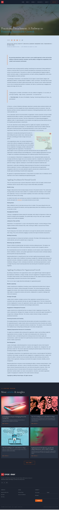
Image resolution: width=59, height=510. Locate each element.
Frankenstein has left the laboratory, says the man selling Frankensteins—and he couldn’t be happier (42, 448)
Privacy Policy (20, 492)
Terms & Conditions (22, 494)
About (46, 2)
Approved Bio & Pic (4, 492)
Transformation (48, 43)
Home (23, 2)
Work (27, 2)
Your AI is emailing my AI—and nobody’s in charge (43, 416)
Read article (5, 423)
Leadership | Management (35, 43)
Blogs (8, 43)
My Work (2, 494)
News (42, 43)
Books (33, 2)
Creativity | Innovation (23, 43)
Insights (39, 2)
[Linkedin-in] (2, 483)
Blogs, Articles (14, 43)
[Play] (7, 483)
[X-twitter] (5, 483)
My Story (2, 496)
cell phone (19, 200)
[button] (12, 40)
